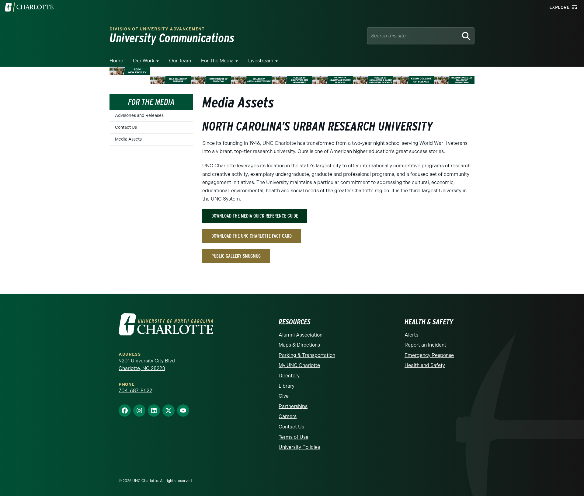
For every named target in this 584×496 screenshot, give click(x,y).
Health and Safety (425, 365)
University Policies (299, 447)
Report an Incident (425, 345)
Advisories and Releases (139, 115)
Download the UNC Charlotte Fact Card (251, 236)
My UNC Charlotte (299, 365)
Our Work (144, 61)
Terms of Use (293, 437)
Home (116, 61)
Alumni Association (300, 335)
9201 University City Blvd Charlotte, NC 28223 (147, 365)
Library (286, 386)
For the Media (151, 102)
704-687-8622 (135, 390)
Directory (289, 376)
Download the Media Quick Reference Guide (254, 216)
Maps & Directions (299, 345)
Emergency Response (429, 355)
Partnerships (293, 406)
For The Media (217, 61)
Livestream (260, 61)
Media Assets (128, 139)
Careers (288, 416)
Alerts (411, 335)
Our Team (180, 61)
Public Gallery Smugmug (236, 256)
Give (284, 396)
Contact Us (126, 127)
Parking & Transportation (307, 355)
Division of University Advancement (157, 29)
